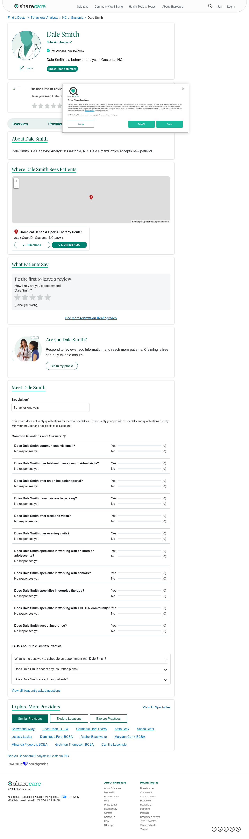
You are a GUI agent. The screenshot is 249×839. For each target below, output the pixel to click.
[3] (47, 105)
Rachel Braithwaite (94, 736)
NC (64, 17)
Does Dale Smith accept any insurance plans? (46, 669)
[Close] (183, 88)
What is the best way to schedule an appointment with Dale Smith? (60, 658)
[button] (63, 436)
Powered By (15, 764)
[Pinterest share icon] (238, 830)
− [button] (16, 186)
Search (210, 6)
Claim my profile (62, 366)
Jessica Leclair (22, 736)
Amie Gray (122, 729)
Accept (169, 124)
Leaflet (135, 221)
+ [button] (16, 181)
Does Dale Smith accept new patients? (41, 679)
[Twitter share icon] (232, 830)
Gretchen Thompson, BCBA (74, 744)
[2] (40, 105)
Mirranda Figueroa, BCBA (29, 744)
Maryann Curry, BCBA (130, 736)
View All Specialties (156, 707)
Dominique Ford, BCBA (56, 736)
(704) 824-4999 (70, 245)
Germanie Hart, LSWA (91, 729)
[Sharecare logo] (50, 784)
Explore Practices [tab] (108, 718)
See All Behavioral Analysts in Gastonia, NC (38, 756)
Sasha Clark (145, 729)
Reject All (141, 124)
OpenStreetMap (150, 221)
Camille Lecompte (114, 744)
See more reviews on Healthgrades (91, 318)
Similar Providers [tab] (30, 718)
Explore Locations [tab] (69, 718)
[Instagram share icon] (220, 830)
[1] (34, 105)
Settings (81, 124)
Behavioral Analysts (44, 17)
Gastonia (77, 17)
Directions (34, 245)
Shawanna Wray (23, 729)
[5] (60, 105)
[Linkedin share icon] (226, 830)
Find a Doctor (17, 17)
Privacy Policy (89, 111)
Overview (20, 123)
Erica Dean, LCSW (55, 729)
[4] (53, 105)
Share (29, 68)
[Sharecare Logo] (30, 6)
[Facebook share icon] (214, 830)
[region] (125, 108)
